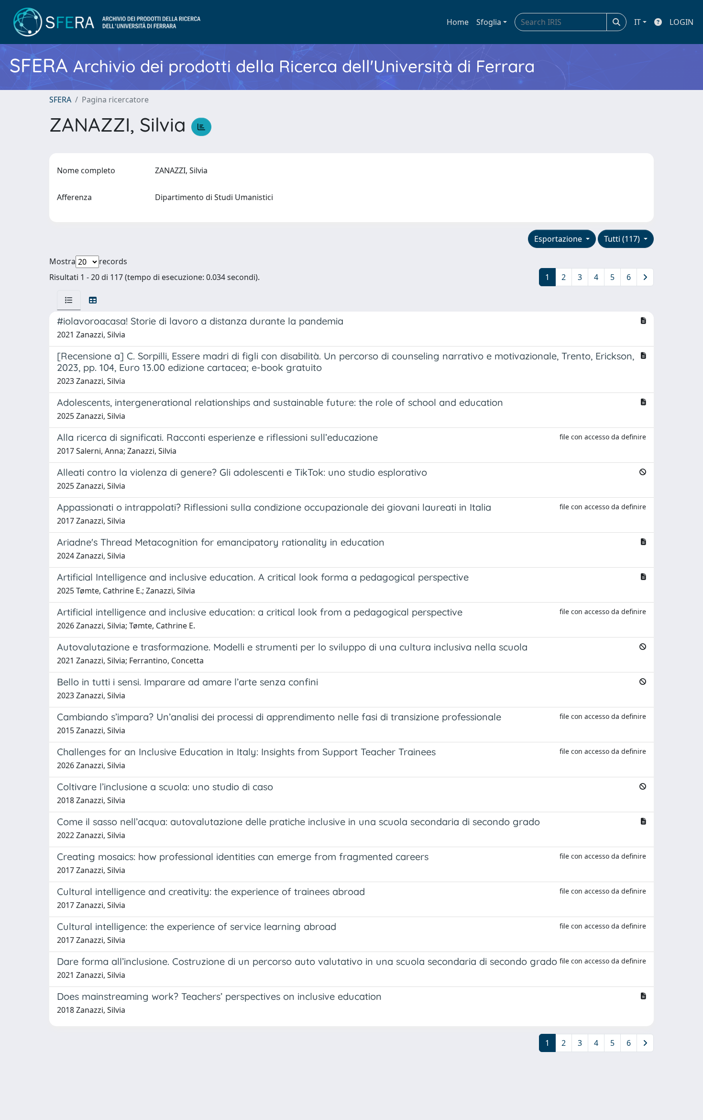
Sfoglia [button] (488, 22)
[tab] (69, 300)
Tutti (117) (623, 239)
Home (458, 22)
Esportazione (559, 239)
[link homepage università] (107, 22)
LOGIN (681, 22)
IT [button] (637, 22)
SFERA (60, 99)
